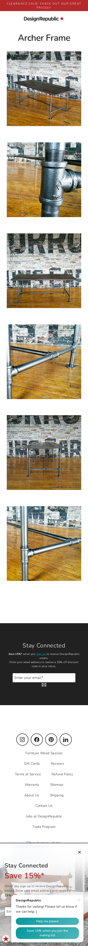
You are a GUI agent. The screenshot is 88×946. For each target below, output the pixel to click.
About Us (31, 795)
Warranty (32, 784)
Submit (70, 680)
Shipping (57, 795)
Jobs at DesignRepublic (44, 816)
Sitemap (56, 784)
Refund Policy (62, 774)
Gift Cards (32, 763)
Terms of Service (28, 774)
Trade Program (44, 826)
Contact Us (43, 805)
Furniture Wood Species (44, 753)
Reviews (57, 763)
